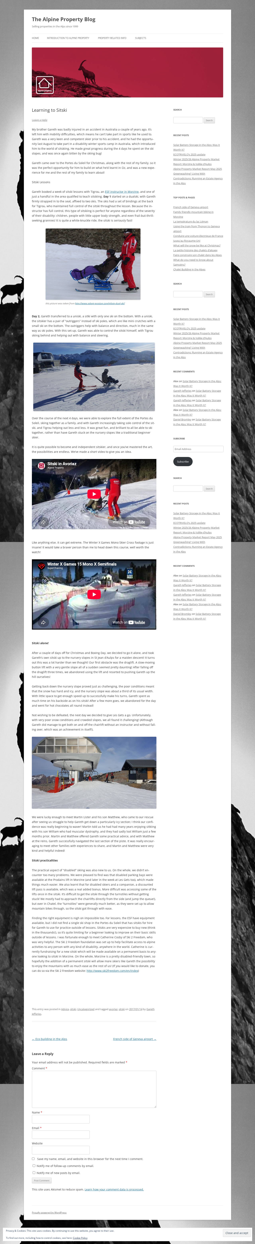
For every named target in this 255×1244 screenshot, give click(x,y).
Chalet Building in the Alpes (189, 269)
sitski (73, 1009)
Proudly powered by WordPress (49, 1212)
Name (37, 1112)
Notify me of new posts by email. (58, 1173)
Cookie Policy (80, 1238)
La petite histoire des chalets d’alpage (195, 250)
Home (35, 38)
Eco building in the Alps (49, 1039)
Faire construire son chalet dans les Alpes (197, 255)
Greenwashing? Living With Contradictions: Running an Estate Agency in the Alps (198, 178)
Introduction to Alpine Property (68, 38)
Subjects (140, 38)
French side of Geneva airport (134, 1039)
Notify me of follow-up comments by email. (65, 1166)
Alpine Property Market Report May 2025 (197, 169)
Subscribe (183, 461)
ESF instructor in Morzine (122, 192)
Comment (39, 1068)
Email (37, 1128)
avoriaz (113, 1009)
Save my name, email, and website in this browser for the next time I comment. (90, 1159)
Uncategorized (85, 1009)
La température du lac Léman (190, 221)
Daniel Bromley (182, 419)
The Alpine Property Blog (63, 19)
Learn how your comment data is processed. (114, 1189)
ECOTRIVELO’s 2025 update (189, 154)
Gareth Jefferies (182, 391)
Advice (65, 1009)
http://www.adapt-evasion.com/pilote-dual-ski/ (100, 303)
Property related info (112, 38)
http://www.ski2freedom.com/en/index (112, 971)
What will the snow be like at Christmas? (197, 245)
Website (37, 1143)
